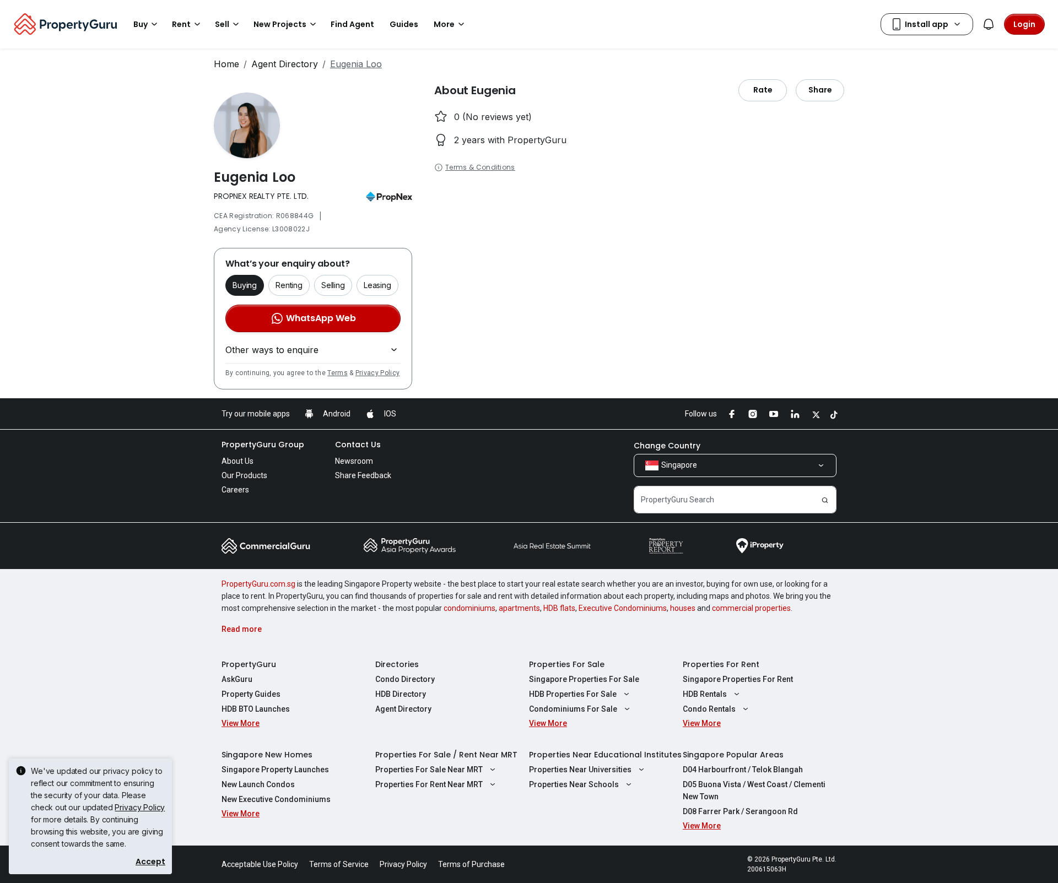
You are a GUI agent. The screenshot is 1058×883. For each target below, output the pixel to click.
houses (682, 608)
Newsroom (354, 461)
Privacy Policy (377, 373)
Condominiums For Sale (573, 709)
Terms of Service (339, 864)
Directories (397, 664)
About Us (237, 461)
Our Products (244, 475)
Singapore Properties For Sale (584, 679)
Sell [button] (222, 24)
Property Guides (251, 694)
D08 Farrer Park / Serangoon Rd (740, 811)
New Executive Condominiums (276, 799)
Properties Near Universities (580, 769)
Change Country (667, 445)
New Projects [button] (279, 24)
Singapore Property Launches (275, 769)
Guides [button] (404, 24)
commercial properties (751, 608)
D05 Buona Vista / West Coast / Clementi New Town (754, 790)
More (444, 24)
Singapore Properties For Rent (738, 679)
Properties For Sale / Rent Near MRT (446, 754)
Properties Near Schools (574, 784)
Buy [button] (140, 24)
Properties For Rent (721, 664)
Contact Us (358, 444)
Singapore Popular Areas (733, 754)
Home (226, 63)
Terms (337, 373)
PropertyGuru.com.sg (258, 583)
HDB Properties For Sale (573, 694)
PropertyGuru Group (263, 444)
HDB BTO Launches (256, 709)
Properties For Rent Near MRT (429, 784)
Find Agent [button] (352, 24)
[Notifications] (989, 24)
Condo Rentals (709, 709)
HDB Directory (400, 694)
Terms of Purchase (471, 864)
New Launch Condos (258, 784)
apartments (519, 608)
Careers (235, 489)
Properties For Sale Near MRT (429, 769)
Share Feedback (363, 475)
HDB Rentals (705, 694)
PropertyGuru (249, 664)
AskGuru (237, 679)
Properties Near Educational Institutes (605, 754)
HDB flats (559, 608)
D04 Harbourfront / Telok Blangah (743, 769)
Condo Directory (405, 679)
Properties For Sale (566, 664)
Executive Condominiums (623, 608)
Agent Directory (284, 63)
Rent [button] (181, 24)
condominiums (469, 608)
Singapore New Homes (267, 754)
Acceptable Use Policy (260, 864)
